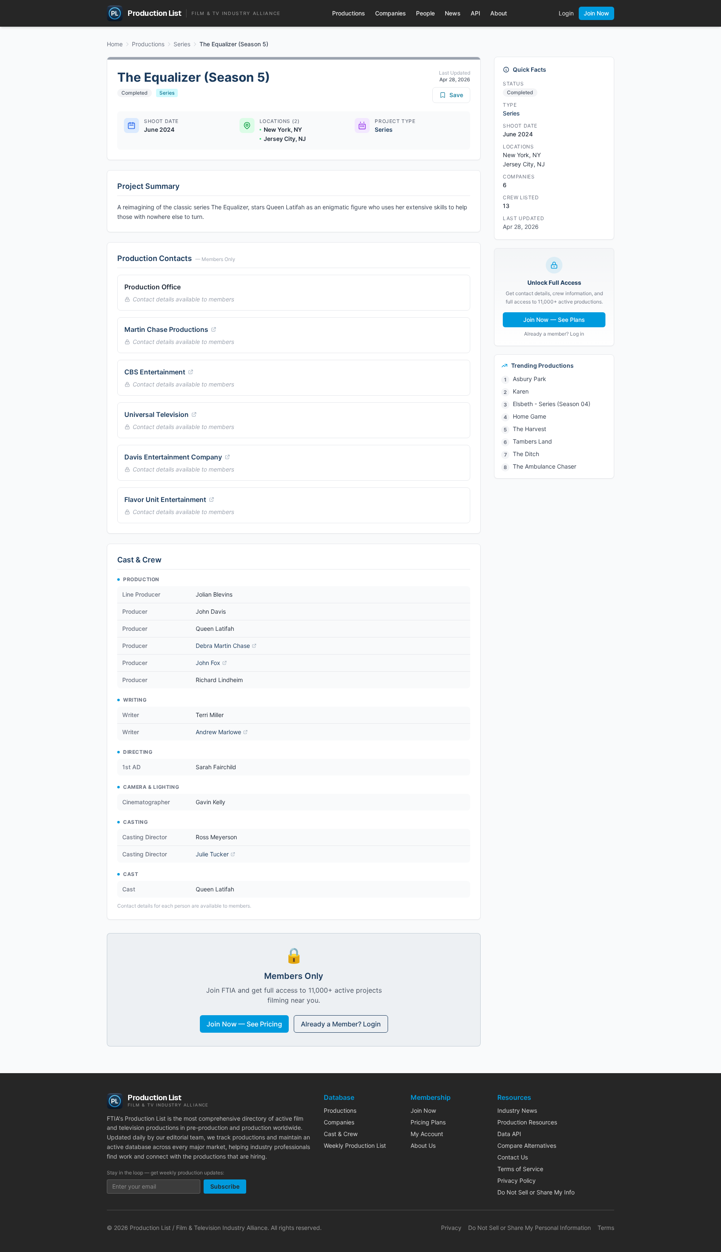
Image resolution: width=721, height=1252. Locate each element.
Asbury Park (529, 378)
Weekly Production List (355, 1145)
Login (566, 13)
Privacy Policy (516, 1180)
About (498, 13)
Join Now (596, 13)
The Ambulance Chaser (544, 466)
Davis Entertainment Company (173, 457)
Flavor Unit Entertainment (165, 499)
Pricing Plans (428, 1122)
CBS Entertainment (154, 372)
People (425, 13)
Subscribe (224, 1186)
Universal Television (156, 414)
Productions (348, 13)
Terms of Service (520, 1168)
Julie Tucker (212, 854)
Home (115, 44)
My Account (427, 1133)
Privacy (451, 1227)
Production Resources (527, 1122)
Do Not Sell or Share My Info (536, 1192)
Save (456, 94)
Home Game (529, 416)
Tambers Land (532, 441)
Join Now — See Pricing (244, 1024)
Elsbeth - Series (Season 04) (551, 403)
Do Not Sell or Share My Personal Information (529, 1227)
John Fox (208, 662)
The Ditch (526, 453)
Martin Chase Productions (166, 329)
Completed (134, 93)
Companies (390, 13)
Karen (521, 391)
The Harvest (529, 428)
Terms (605, 1227)
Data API (509, 1133)
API (475, 13)
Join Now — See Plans (554, 319)
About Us (423, 1145)
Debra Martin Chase (223, 645)
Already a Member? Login (341, 1024)
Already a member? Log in (554, 334)
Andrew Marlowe (218, 731)
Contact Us (512, 1157)
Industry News (517, 1110)
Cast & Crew (341, 1133)
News (453, 13)
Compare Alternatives (526, 1145)
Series (182, 44)
